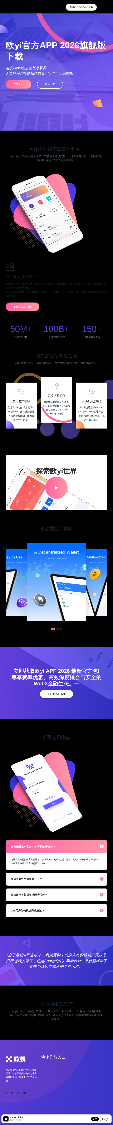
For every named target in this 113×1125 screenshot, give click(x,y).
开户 (95, 1119)
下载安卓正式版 (22, 306)
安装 (103, 1119)
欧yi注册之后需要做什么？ (26, 879)
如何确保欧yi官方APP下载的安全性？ (33, 846)
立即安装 (18, 84)
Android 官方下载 (80, 7)
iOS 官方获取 (55, 694)
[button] (53, 629)
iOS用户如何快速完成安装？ (28, 910)
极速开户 (50, 84)
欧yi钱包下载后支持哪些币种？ (29, 894)
